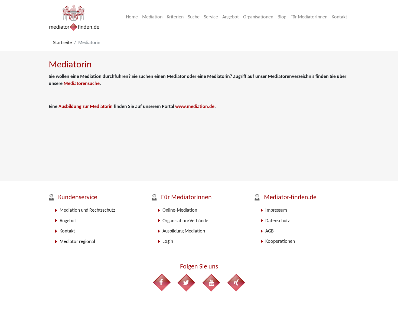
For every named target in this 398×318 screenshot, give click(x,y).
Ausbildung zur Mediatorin (86, 106)
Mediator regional (77, 242)
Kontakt (339, 17)
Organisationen (258, 17)
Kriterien (175, 17)
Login (167, 241)
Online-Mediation (179, 210)
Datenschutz (277, 221)
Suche (194, 17)
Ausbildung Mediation (183, 231)
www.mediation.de (194, 106)
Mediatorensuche (82, 83)
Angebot (230, 17)
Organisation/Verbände (185, 221)
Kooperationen (280, 241)
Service (211, 17)
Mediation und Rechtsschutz (87, 210)
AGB (269, 231)
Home (132, 17)
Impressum (276, 210)
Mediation (152, 17)
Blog (282, 17)
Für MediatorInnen (309, 17)
